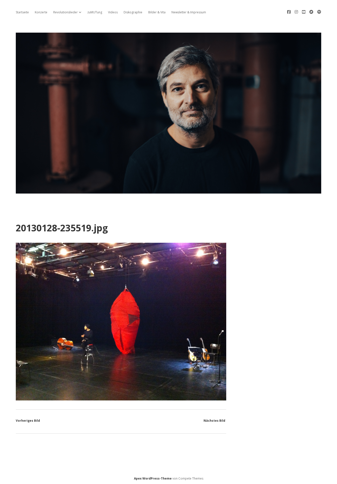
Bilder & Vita (157, 12)
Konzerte (41, 12)
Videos (113, 12)
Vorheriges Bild (28, 420)
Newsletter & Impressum (188, 12)
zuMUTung (94, 12)
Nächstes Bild (214, 420)
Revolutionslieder (65, 12)
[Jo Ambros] (168, 191)
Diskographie (133, 12)
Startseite (22, 12)
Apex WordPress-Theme (153, 478)
